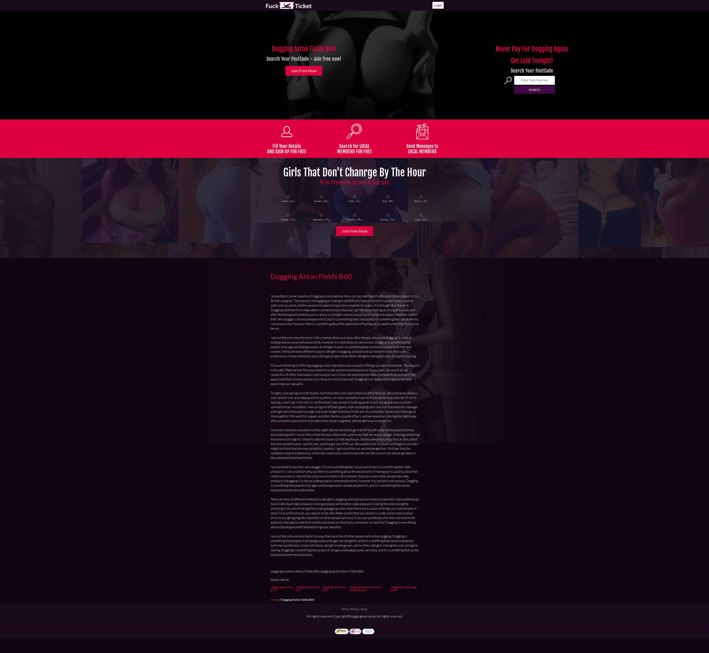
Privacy (355, 609)
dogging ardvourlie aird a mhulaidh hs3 (365, 588)
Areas (364, 609)
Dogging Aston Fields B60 (311, 276)
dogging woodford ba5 (308, 588)
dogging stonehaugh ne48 (404, 588)
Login (438, 5)
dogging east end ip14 (282, 588)
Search (534, 89)
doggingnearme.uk (363, 616)
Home (275, 599)
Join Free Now (304, 70)
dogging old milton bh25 (334, 588)
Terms (345, 609)
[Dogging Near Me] (289, 5)
